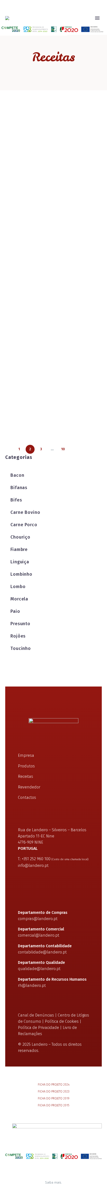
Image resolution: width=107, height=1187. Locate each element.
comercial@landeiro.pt (38, 935)
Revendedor (29, 787)
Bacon (17, 475)
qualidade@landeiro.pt (39, 968)
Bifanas (18, 487)
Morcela (19, 599)
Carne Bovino (25, 512)
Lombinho (21, 574)
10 (63, 449)
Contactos (27, 797)
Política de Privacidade (38, 1027)
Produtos (81, 25)
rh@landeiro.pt (32, 985)
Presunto (20, 623)
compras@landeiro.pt (37, 918)
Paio (15, 611)
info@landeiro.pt (33, 865)
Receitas (25, 776)
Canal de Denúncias (36, 1015)
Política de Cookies (62, 1021)
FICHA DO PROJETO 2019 (53, 1098)
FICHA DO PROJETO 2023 (53, 1091)
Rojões (18, 636)
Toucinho (20, 648)
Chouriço (20, 537)
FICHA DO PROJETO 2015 (53, 1105)
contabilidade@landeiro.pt (42, 952)
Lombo (18, 586)
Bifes (16, 500)
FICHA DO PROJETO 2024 (53, 1084)
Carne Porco (23, 524)
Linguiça (19, 562)
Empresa (54, 25)
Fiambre (19, 549)
